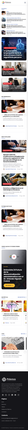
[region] (14, 114)
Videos (3, 407)
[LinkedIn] (12, 395)
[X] (6, 395)
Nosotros (4, 404)
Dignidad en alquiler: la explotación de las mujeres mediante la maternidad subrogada (11, 354)
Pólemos (7, 322)
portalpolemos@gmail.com (11, 418)
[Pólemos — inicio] (6, 2)
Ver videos (8, 285)
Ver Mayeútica (22, 297)
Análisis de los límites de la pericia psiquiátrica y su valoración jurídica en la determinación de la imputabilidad (16, 13)
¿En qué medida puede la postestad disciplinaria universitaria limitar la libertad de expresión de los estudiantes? (16, 26)
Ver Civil (23, 333)
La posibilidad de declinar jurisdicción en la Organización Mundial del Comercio (16, 20)
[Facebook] (3, 395)
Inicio (3, 402)
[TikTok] (18, 395)
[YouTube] (15, 395)
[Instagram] (9, 395)
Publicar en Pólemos (6, 409)
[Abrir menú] (25, 2)
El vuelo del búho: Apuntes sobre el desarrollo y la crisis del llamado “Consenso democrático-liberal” (11, 316)
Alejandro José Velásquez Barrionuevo (13, 126)
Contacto (4, 411)
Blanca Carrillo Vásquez (10, 362)
